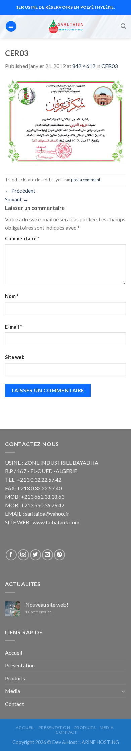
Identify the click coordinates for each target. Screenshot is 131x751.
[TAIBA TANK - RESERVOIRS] (65, 26)
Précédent (20, 190)
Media (12, 691)
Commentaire (22, 238)
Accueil (13, 652)
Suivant (16, 199)
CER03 (109, 66)
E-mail (13, 327)
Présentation (20, 665)
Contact (14, 704)
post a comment (85, 179)
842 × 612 (83, 66)
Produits (15, 678)
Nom (11, 296)
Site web (14, 357)
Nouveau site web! (46, 604)
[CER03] (65, 121)
